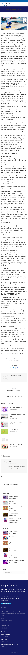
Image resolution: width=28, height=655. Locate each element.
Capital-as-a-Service (13, 513)
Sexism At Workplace (13, 496)
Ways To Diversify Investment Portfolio (15, 507)
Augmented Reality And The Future (16, 560)
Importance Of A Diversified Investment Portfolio (15, 519)
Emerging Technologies (16, 407)
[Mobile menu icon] (26, 4)
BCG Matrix (13, 437)
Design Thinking (14, 429)
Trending (4, 20)
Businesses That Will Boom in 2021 (17, 415)
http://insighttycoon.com (15, 377)
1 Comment (17, 360)
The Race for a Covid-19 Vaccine (16, 423)
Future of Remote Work (16, 444)
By (22, 358)
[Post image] (4, 409)
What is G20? (12, 501)
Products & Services (6, 18)
